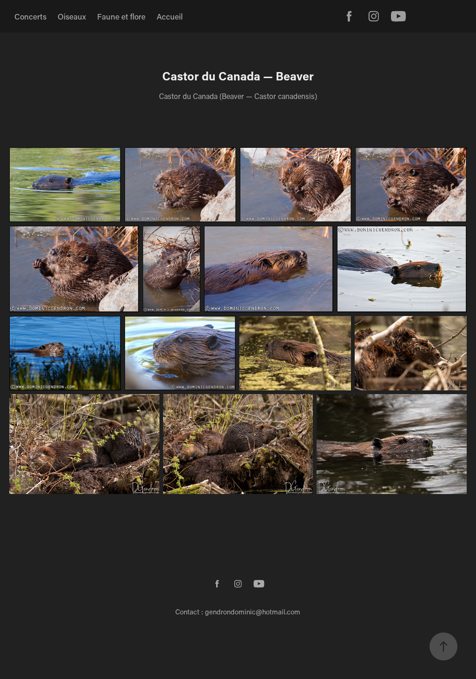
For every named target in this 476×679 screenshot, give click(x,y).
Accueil (170, 16)
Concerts (30, 16)
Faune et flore (121, 16)
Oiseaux (72, 16)
